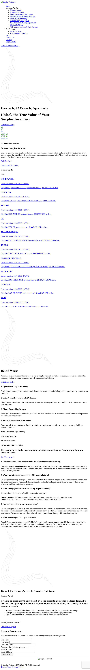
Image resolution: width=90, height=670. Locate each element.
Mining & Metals (16, 25)
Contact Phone (6, 652)
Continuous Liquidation (19, 33)
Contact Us (10, 38)
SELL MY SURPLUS (9, 46)
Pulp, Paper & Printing (18, 19)
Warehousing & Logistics (19, 21)
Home (8, 6)
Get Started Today (7, 125)
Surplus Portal (11, 42)
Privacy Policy (17, 667)
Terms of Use (6, 667)
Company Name (7, 645)
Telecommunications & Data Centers (24, 27)
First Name (5, 640)
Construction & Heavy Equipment (23, 23)
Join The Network (7, 457)
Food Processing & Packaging (21, 14)
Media (8, 35)
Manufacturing (15, 10)
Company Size (6, 647)
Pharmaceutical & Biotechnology (22, 16)
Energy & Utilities (17, 12)
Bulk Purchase (15, 31)
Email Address (6, 649)
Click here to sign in (8, 627)
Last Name (5, 642)
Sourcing (9, 40)
